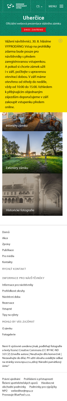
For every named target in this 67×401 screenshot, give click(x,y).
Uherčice (33, 17)
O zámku (7, 328)
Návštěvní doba (11, 296)
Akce (5, 238)
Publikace (8, 250)
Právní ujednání (11, 379)
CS (38, 6)
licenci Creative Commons (26, 350)
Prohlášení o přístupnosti (38, 379)
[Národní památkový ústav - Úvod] (17, 6)
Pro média (8, 256)
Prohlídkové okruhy (13, 290)
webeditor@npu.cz (22, 390)
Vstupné (7, 308)
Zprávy (6, 244)
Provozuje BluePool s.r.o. (16, 394)
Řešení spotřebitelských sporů (20, 383)
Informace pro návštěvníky (17, 284)
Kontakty (7, 262)
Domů (5, 232)
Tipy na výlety (10, 314)
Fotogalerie (9, 334)
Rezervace (8, 302)
